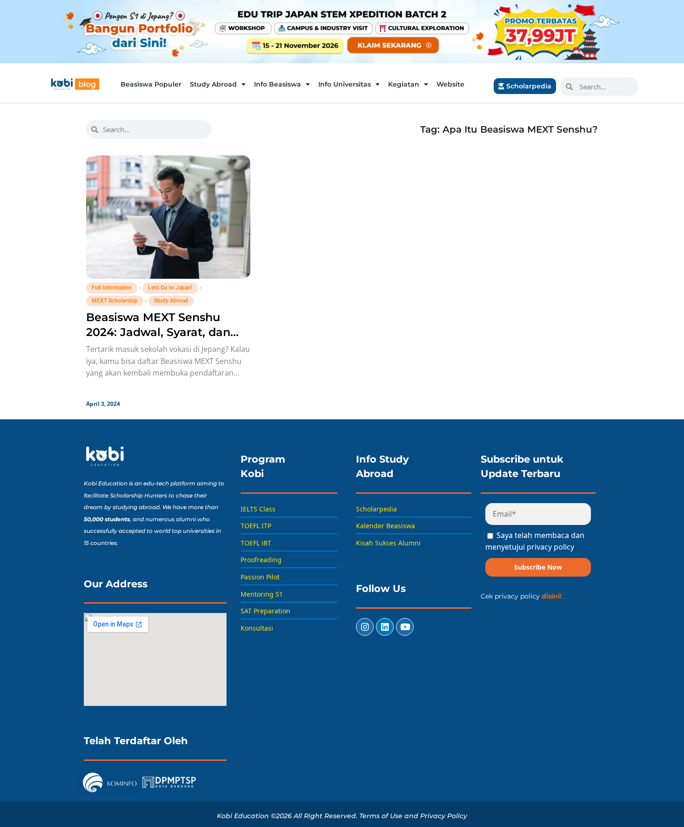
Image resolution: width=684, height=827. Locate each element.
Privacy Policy (443, 816)
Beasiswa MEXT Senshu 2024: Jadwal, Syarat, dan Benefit (158, 332)
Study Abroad (213, 84)
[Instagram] (365, 627)
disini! (552, 596)
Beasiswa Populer (151, 84)
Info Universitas (344, 84)
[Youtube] (405, 627)
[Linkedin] (385, 627)
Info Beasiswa (277, 84)
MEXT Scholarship (115, 300)
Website (450, 84)
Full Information (112, 287)
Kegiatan (403, 84)
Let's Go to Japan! (170, 287)
